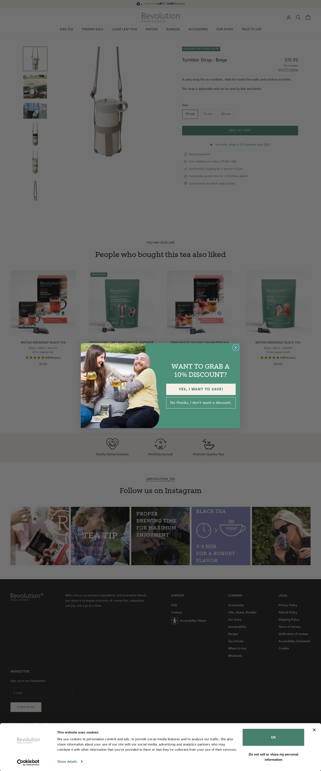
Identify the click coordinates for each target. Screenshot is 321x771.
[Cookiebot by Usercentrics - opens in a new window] (28, 762)
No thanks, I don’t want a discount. (201, 402)
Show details (67, 761)
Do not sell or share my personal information (273, 756)
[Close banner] (314, 730)
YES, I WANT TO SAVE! (201, 389)
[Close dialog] (235, 347)
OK (273, 737)
